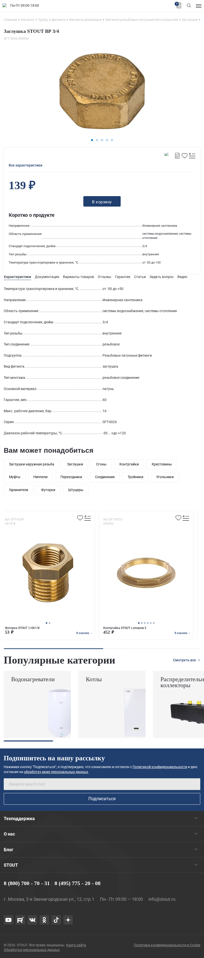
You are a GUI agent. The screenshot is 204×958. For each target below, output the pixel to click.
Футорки (48, 490)
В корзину (83, 633)
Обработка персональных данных (32, 950)
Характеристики (17, 277)
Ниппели (40, 477)
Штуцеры (75, 490)
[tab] (17, 277)
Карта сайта (76, 945)
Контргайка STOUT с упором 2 (124, 628)
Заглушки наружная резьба (31, 464)
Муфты (14, 477)
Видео (182, 277)
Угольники (165, 477)
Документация (47, 277)
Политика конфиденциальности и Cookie (167, 945)
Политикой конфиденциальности (160, 767)
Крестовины (162, 464)
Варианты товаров (78, 277)
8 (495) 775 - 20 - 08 (77, 883)
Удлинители (18, 490)
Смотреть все (185, 660)
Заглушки (75, 464)
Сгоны (101, 464)
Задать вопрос (162, 277)
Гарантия (122, 277)
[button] (92, 140)
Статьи (140, 277)
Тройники (135, 477)
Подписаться (102, 798)
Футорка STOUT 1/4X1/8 (22, 628)
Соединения (105, 477)
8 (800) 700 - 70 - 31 (27, 883)
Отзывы (104, 277)
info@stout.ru (162, 899)
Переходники (71, 477)
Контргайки (129, 464)
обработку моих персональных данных (56, 772)
